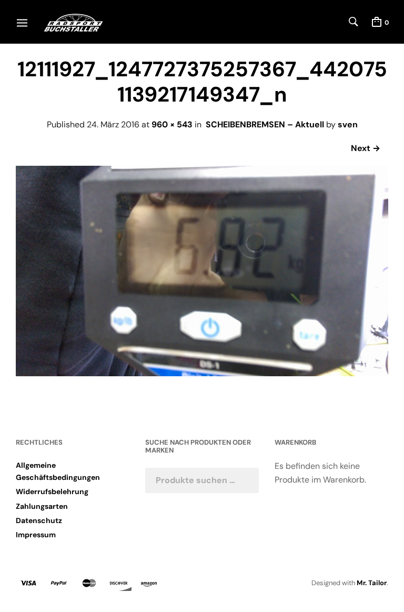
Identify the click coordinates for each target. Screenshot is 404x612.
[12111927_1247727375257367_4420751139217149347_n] (202, 373)
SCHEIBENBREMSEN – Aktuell (265, 124)
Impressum (36, 534)
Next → (365, 148)
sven (348, 124)
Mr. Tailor (372, 582)
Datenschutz (39, 520)
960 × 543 (172, 124)
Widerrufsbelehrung (52, 491)
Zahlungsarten (42, 506)
